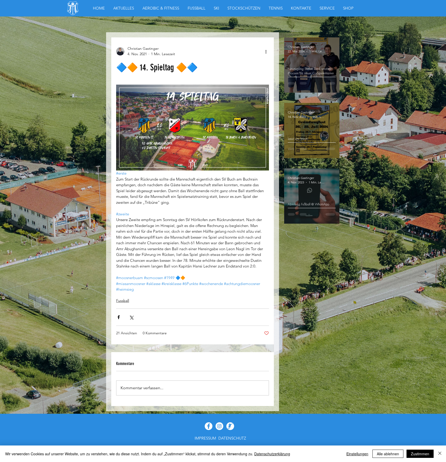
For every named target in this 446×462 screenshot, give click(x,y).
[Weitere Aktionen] (266, 51)
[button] (348, 8)
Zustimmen (420, 453)
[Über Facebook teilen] (118, 317)
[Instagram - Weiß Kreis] (219, 426)
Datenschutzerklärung (272, 453)
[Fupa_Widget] (230, 426)
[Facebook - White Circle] (208, 426)
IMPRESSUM (205, 438)
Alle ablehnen (388, 453)
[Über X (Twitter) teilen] (131, 317)
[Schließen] (440, 454)
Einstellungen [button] (357, 453)
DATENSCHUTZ (232, 438)
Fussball (122, 300)
